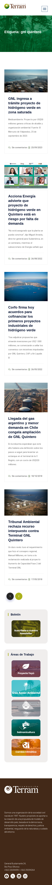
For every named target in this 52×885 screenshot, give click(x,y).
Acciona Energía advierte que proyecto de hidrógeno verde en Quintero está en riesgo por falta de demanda (24, 209)
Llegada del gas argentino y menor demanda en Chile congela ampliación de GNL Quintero (24, 428)
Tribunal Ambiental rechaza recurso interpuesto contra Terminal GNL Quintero (24, 531)
